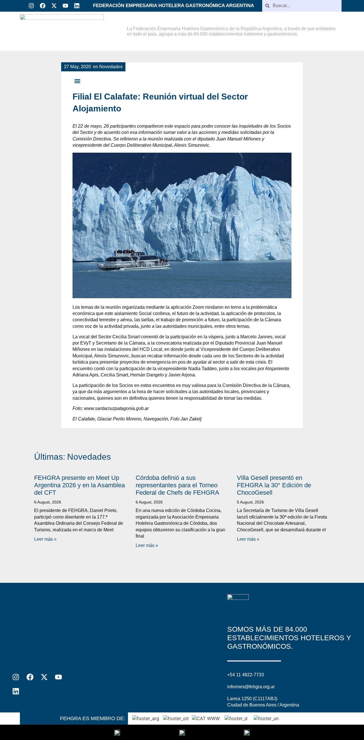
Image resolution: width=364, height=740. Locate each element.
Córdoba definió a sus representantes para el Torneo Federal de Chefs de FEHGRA (177, 485)
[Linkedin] (76, 5)
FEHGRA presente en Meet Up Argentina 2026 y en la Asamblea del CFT (79, 485)
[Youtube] (65, 5)
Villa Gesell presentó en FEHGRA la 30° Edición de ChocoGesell (274, 485)
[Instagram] (31, 5)
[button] (77, 81)
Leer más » (45, 539)
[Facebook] (42, 5)
